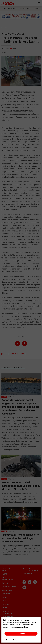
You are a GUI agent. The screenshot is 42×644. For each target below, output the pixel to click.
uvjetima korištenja (22, 627)
